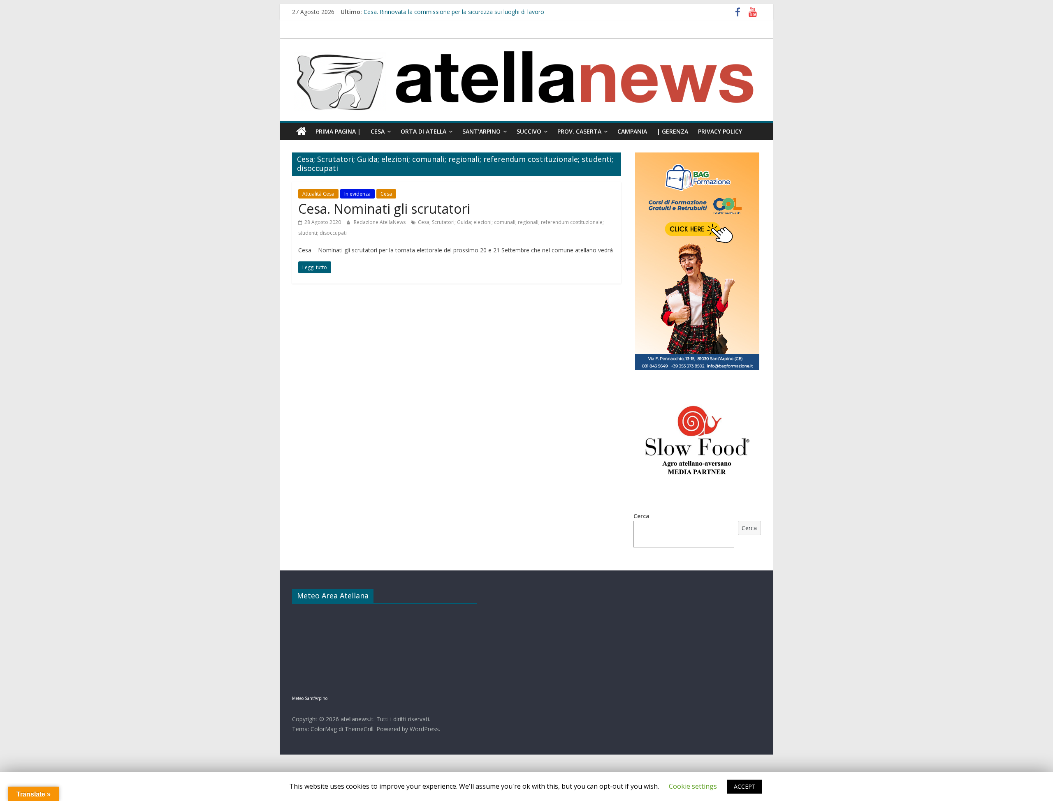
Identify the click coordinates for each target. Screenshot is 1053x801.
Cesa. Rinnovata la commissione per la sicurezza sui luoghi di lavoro (454, 12)
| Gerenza (672, 131)
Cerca (641, 516)
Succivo (529, 131)
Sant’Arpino (481, 131)
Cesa (378, 131)
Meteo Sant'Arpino (309, 698)
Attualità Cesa (318, 193)
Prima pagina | (338, 131)
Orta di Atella (423, 131)
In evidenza (357, 193)
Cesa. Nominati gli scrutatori (384, 208)
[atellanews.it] (526, 43)
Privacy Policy (720, 131)
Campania (632, 131)
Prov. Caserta (579, 131)
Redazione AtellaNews (380, 222)
